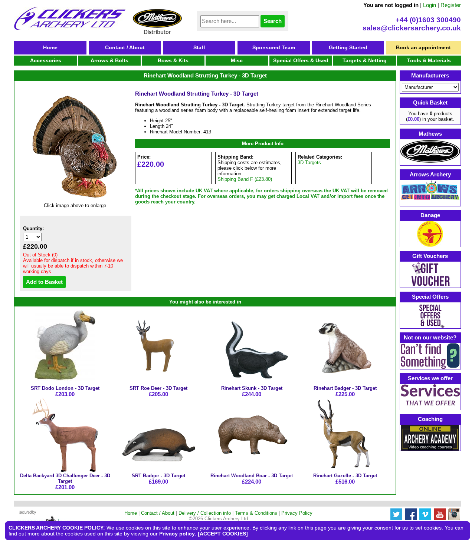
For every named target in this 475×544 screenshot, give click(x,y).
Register (450, 5)
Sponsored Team (273, 47)
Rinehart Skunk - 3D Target (251, 388)
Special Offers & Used (300, 60)
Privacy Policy (296, 513)
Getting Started (348, 47)
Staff (199, 47)
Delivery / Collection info (204, 513)
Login (429, 5)
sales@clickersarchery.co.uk (412, 28)
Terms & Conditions (256, 513)
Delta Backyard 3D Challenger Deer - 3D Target (65, 478)
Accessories (45, 60)
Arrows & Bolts (109, 60)
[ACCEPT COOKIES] (223, 534)
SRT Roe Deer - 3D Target (158, 388)
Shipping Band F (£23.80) (244, 179)
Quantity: (33, 228)
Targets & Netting (365, 60)
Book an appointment (423, 47)
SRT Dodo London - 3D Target (65, 388)
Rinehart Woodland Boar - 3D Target (251, 475)
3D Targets (309, 162)
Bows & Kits (173, 60)
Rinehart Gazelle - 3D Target (345, 475)
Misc (237, 60)
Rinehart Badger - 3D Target (345, 388)
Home (50, 47)
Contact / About (125, 47)
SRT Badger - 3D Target (158, 475)
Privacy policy (177, 534)
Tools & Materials (429, 60)
